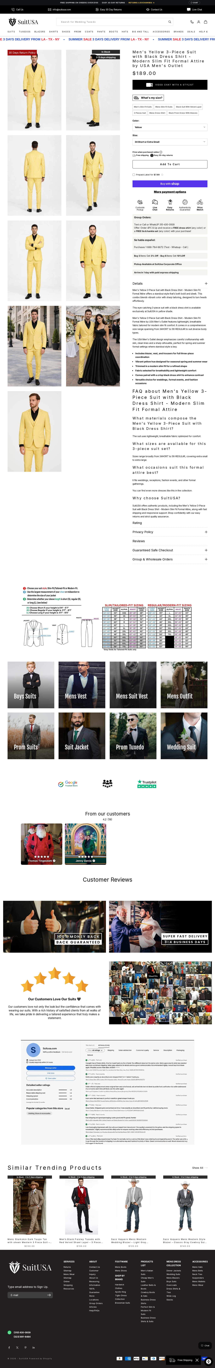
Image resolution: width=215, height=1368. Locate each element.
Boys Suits (171, 1281)
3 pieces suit (140, 113)
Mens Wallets (198, 1281)
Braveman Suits (122, 1303)
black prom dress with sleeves (183, 113)
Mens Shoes (121, 1270)
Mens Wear (197, 1285)
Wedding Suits (173, 1274)
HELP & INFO (207, 31)
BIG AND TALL (140, 31)
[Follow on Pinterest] (25, 1347)
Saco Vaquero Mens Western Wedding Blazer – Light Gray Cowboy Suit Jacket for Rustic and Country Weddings (132, 1241)
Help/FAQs (94, 1310)
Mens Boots (120, 1267)
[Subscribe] (49, 1295)
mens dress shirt (157, 113)
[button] (162, 174)
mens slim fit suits (164, 107)
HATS (125, 31)
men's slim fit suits (143, 107)
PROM (77, 31)
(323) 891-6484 (22, 1336)
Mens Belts (197, 1270)
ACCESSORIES (161, 31)
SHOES (66, 31)
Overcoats (172, 1285)
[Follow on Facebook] (9, 1347)
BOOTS (113, 31)
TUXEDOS (25, 31)
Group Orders (96, 1303)
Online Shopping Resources (69, 1285)
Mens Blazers (173, 1278)
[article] (41, 844)
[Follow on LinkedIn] (33, 1347)
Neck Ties (197, 1274)
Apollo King (120, 1292)
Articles (93, 1307)
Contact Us (94, 1267)
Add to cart (170, 164)
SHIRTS (53, 31)
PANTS (101, 31)
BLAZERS (39, 31)
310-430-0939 (167, 224)
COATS (89, 31)
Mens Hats (197, 1267)
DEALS (191, 31)
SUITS (11, 31)
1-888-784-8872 (154, 247)
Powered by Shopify (40, 1358)
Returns (67, 1267)
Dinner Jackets (174, 1270)
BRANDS (179, 31)
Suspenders (198, 1278)
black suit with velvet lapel (188, 107)
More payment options (170, 191)
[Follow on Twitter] (17, 1347)
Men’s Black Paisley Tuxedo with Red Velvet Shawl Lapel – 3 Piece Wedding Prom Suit (80, 1241)
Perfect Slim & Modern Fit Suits (148, 1310)
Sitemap (67, 1270)
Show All (197, 1167)
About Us (93, 1278)
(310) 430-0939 (22, 1332)
